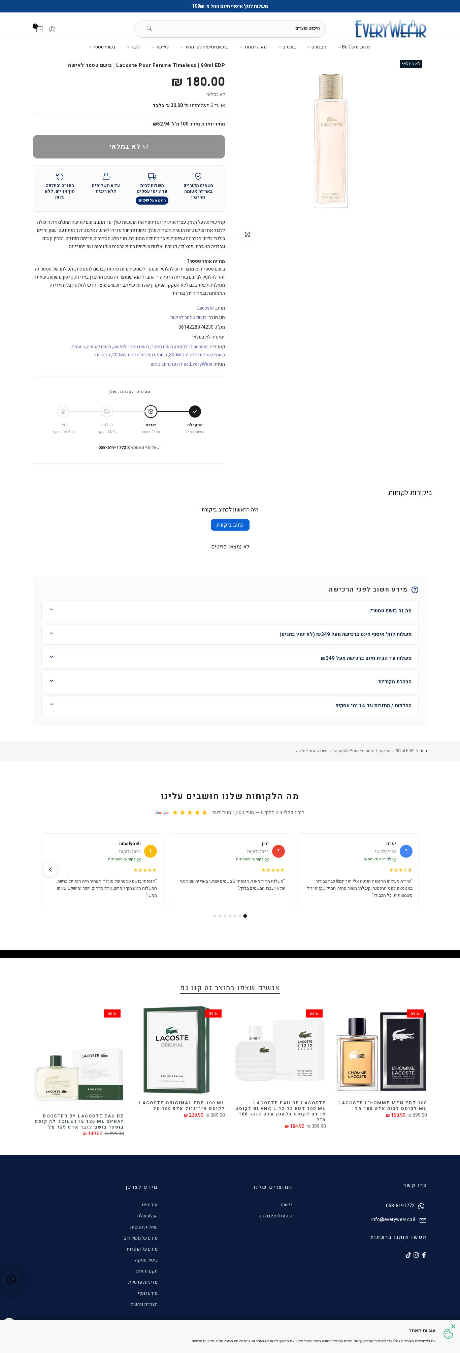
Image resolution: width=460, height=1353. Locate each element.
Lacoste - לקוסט (191, 346)
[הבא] (50, 869)
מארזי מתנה (255, 46)
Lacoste (205, 308)
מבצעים (318, 46)
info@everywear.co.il (393, 1219)
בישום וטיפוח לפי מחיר (206, 46)
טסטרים (102, 354)
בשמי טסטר (104, 46)
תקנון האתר (146, 1271)
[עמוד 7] (214, 916)
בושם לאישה (99, 346)
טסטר (155, 364)
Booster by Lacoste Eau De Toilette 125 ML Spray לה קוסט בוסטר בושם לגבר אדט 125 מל (79, 1121)
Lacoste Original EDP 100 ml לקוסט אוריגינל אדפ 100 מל (182, 1106)
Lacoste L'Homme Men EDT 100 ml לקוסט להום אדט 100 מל (382, 1106)
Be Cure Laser (356, 46)
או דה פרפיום (175, 364)
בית (424, 750)
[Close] (453, 1326)
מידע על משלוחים (141, 1238)
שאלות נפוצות (144, 1227)
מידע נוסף (148, 1293)
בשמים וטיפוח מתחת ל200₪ (139, 354)
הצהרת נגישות (144, 1304)
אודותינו (150, 1204)
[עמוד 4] (230, 916)
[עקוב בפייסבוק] (424, 1255)
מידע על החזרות (142, 1249)
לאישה (162, 46)
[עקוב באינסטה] (416, 1255)
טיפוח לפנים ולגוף (275, 1215)
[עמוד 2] (240, 916)
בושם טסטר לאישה (188, 317)
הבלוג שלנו (147, 1215)
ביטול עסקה (146, 1259)
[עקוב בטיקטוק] (408, 1255)
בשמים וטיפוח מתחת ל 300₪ (197, 354)
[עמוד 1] (245, 916)
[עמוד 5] (225, 916)
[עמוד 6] (220, 916)
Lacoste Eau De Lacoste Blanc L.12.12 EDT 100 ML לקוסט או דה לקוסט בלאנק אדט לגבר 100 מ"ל (280, 1111)
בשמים (289, 46)
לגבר (135, 46)
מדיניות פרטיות (143, 1282)
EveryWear (201, 364)
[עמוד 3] (235, 916)
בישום (286, 1204)
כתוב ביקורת (230, 525)
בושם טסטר (162, 346)
